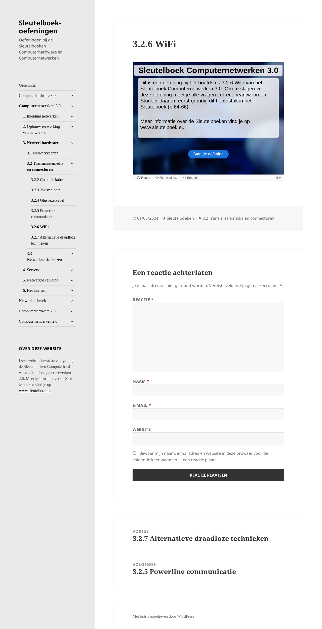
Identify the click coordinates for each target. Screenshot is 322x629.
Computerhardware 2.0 (37, 311)
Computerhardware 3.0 (37, 95)
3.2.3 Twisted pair (45, 190)
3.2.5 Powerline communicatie (43, 213)
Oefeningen (28, 85)
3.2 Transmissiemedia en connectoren (45, 166)
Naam (141, 381)
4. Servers (31, 270)
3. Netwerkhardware (41, 143)
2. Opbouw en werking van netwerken (41, 129)
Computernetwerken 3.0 (40, 106)
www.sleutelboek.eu (35, 390)
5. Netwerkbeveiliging (40, 280)
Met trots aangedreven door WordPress (163, 616)
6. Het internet (34, 290)
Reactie (143, 299)
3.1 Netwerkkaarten (42, 153)
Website (142, 429)
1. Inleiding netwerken (41, 116)
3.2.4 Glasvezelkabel (47, 200)
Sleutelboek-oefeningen (40, 26)
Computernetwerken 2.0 (38, 321)
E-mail (142, 405)
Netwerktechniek (32, 301)
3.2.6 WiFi (40, 227)
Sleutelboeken (180, 218)
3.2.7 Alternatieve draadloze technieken (53, 240)
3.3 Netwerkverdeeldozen (44, 256)
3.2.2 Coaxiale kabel (47, 180)
